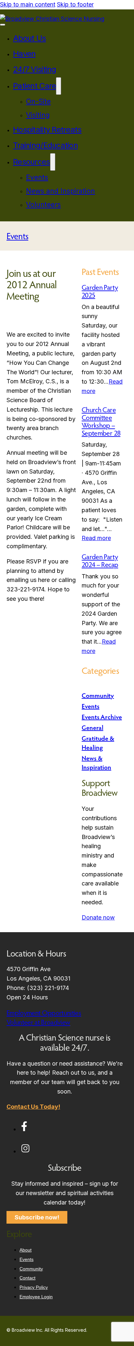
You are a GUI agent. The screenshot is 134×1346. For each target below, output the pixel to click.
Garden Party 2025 (100, 291)
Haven (24, 53)
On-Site (38, 101)
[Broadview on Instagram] (25, 1151)
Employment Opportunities (44, 1012)
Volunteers (43, 205)
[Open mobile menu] (2, 25)
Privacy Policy (34, 1287)
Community (98, 695)
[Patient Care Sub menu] (58, 86)
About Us (29, 38)
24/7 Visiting (34, 69)
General (92, 727)
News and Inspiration (60, 191)
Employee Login (36, 1296)
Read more (96, 538)
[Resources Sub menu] (52, 162)
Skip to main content (27, 4)
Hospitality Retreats (47, 129)
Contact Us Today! (33, 1106)
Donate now (98, 917)
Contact (27, 1277)
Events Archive (102, 716)
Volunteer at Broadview (38, 1022)
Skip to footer (75, 4)
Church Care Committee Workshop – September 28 (101, 421)
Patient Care (34, 86)
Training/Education (45, 145)
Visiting (38, 115)
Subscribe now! (37, 1217)
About (26, 1250)
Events (37, 177)
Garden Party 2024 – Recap (100, 560)
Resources (31, 162)
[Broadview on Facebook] (24, 1129)
